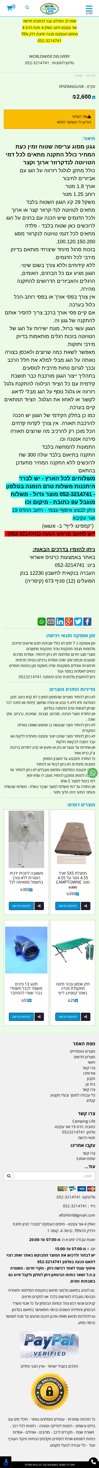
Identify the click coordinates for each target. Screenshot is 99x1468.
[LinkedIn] (60, 621)
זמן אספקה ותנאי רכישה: (70, 635)
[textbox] (49, 34)
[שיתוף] (85, 906)
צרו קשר (86, 1113)
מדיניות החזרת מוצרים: (72, 689)
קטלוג (78, 75)
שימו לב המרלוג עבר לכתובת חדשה (49, 20)
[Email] (51, 621)
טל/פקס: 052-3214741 (76, 1196)
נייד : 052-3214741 (79, 1205)
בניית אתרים (31, 1464)
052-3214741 (50, 40)
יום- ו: (50, 1265)
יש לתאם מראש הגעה (67, 534)
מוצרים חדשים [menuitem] (84, 1056)
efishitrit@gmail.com (77, 1215)
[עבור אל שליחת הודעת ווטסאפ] (93, 773)
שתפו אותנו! (85, 1158)
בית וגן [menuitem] (90, 1084)
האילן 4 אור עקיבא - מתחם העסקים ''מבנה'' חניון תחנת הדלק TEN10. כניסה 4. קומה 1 (54, 1227)
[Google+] (69, 621)
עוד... (90, 1166)
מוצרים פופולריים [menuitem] (82, 1051)
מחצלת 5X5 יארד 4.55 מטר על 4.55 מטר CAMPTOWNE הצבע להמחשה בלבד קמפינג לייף (73, 882)
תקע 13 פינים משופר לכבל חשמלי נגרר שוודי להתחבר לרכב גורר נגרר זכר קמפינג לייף (26, 993)
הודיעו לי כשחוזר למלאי (74, 122)
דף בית (91, 75)
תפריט (89, 13)
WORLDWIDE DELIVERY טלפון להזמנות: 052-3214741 (49, 59)
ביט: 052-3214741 (75, 565)
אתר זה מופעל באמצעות (49, 1464)
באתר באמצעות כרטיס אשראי (62, 557)
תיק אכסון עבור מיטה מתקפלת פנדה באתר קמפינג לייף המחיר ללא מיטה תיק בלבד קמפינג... (73, 993)
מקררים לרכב (63, 1432)
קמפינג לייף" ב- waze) (66, 526)
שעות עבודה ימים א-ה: (62, 1239)
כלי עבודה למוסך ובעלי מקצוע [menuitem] (72, 1095)
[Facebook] (87, 621)
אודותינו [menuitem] (89, 1073)
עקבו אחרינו (83, 1145)
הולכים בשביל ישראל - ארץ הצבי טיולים (49, 1366)
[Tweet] (78, 621)
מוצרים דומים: (81, 805)
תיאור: (88, 138)
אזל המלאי (79, 116)
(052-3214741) (23, 534)
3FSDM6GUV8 (71, 86)
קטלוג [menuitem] (90, 1100)
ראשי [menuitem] (91, 1062)
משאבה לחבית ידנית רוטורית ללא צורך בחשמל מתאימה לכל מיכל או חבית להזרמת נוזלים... (26, 882)
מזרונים (44, 1432)
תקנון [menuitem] (91, 1078)
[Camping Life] (49, 9)
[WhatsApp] (42, 621)
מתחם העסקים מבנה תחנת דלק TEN (49, 33)
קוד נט (42, 1464)
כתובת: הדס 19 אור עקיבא (75, 1126)
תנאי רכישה (86, 1137)
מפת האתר (84, 1043)
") (92, 526)
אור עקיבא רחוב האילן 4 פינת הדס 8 (49, 27)
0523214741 (73, 1132)
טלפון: (90, 1132)
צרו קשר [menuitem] (88, 1067)
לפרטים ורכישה (68, 906)
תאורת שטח (85, 1432)
